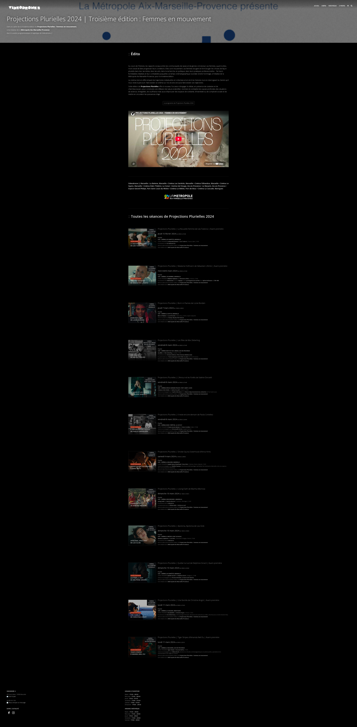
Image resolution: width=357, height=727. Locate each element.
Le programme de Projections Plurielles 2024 (178, 103)
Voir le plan (12, 696)
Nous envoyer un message (17, 702)
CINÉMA (323, 6)
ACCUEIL (316, 6)
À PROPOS (342, 6)
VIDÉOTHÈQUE (332, 6)
